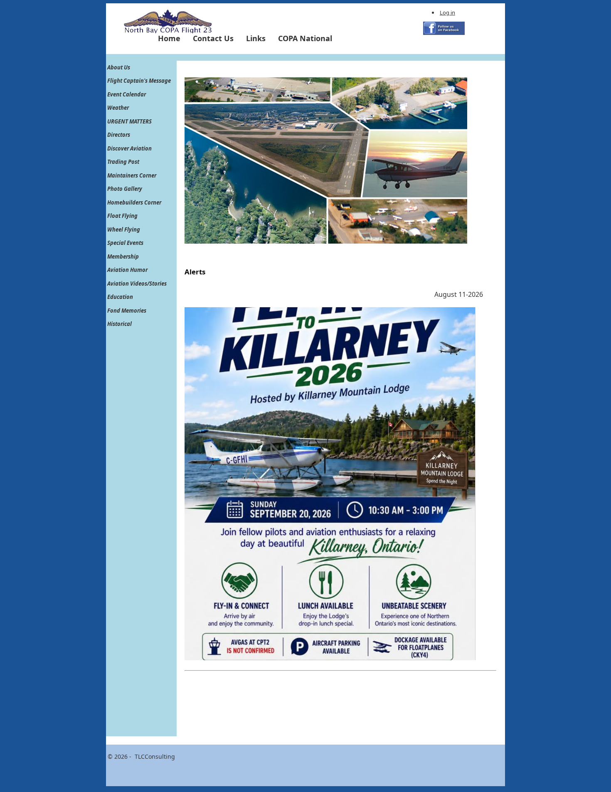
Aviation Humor (127, 270)
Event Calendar (126, 94)
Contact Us (213, 38)
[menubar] (245, 38)
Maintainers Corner (131, 175)
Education (120, 297)
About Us (118, 67)
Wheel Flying (123, 229)
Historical (119, 324)
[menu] (139, 196)
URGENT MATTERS (129, 121)
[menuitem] (169, 38)
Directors (118, 134)
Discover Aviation (129, 148)
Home (169, 38)
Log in (447, 12)
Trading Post (123, 161)
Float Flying (122, 216)
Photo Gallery (124, 188)
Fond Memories (126, 310)
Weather (118, 107)
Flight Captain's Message (139, 80)
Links (256, 38)
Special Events (125, 243)
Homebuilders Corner (134, 202)
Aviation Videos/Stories (137, 283)
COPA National (305, 38)
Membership (123, 256)
